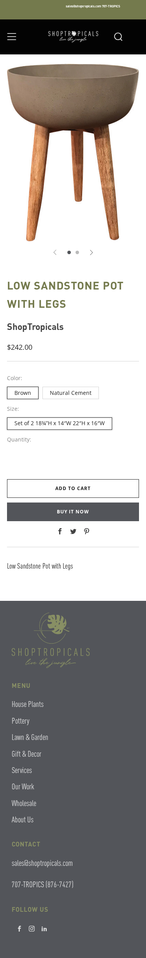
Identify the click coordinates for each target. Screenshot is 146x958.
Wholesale (24, 802)
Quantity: (19, 439)
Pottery (20, 720)
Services (22, 769)
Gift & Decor (26, 753)
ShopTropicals (35, 326)
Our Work (23, 786)
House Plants (28, 703)
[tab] (69, 252)
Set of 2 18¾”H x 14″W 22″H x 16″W (59, 423)
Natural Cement (70, 392)
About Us (22, 819)
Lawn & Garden (30, 736)
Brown (22, 392)
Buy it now (73, 511)
